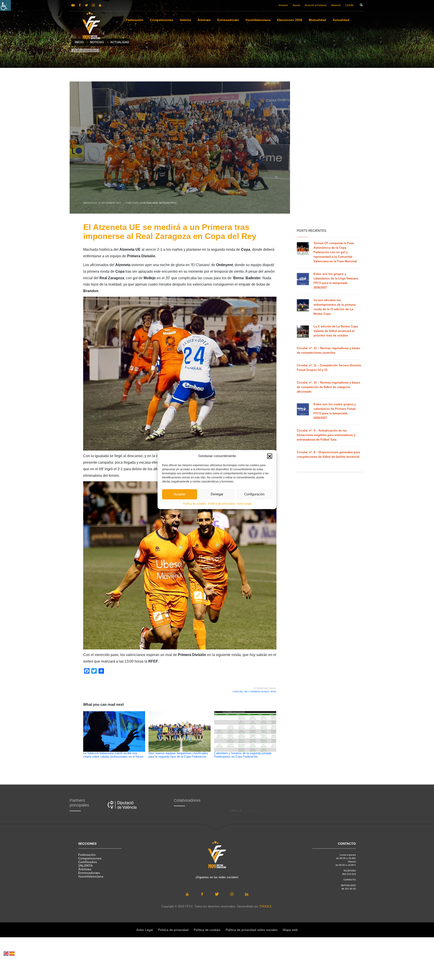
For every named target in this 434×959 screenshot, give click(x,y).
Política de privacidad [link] (221, 503)
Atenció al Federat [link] (315, 5)
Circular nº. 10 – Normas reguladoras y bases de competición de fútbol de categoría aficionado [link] (328, 387)
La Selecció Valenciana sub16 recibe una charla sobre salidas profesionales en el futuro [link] (113, 755)
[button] (269, 456)
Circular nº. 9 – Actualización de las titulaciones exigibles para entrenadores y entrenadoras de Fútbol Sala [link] (326, 435)
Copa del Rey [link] (240, 691)
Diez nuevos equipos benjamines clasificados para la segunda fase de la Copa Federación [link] (178, 755)
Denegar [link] (217, 494)
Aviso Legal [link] (244, 503)
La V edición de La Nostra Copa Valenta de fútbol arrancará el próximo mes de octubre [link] (336, 331)
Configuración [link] (254, 494)
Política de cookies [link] (194, 503)
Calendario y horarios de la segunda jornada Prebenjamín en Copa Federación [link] (242, 755)
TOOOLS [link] (265, 906)
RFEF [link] (273, 691)
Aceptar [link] (179, 494)
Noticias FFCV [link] (168, 203)
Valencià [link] (336, 5)
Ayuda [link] (296, 5)
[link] (5, 5)
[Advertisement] (329, 154)
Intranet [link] (283, 5)
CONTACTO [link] (349, 879)
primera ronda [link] (259, 691)
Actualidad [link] (150, 203)
